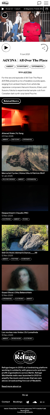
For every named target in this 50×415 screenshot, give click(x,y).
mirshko (39, 408)
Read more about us (11, 386)
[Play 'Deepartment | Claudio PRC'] (25, 198)
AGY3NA (27, 72)
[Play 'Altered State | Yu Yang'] (25, 118)
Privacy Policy (13, 408)
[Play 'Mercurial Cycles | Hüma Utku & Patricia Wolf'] (25, 158)
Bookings (17, 402)
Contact (6, 402)
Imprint (6, 408)
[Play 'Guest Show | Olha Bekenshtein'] (25, 278)
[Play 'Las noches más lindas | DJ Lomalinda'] (25, 317)
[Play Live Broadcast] (3, 8)
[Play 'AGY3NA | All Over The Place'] (6, 47)
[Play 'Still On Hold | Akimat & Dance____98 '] (25, 238)
